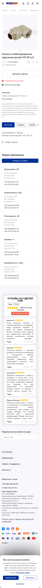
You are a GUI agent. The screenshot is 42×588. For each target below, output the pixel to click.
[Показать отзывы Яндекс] (10, 304)
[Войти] (32, 3)
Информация (7, 458)
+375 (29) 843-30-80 (11, 205)
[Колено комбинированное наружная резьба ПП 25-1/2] (20, 32)
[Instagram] (12, 528)
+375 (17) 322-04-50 (11, 231)
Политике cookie (23, 573)
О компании (7, 452)
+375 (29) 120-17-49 (11, 182)
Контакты (6, 470)
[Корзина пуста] (37, 3)
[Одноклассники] (17, 528)
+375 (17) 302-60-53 (11, 278)
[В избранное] (33, 62)
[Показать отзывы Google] (16, 304)
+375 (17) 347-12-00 (11, 254)
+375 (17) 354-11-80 (11, 184)
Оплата (32, 125)
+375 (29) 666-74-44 (11, 229)
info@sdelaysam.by (9, 488)
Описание (8, 125)
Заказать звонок (20, 74)
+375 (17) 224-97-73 (11, 208)
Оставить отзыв (20, 313)
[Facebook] (8, 528)
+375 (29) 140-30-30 (10, 484)
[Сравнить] (28, 62)
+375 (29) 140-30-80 (11, 252)
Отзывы (21, 125)
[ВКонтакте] (3, 528)
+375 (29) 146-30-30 (11, 275)
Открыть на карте (20, 161)
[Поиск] (28, 3)
